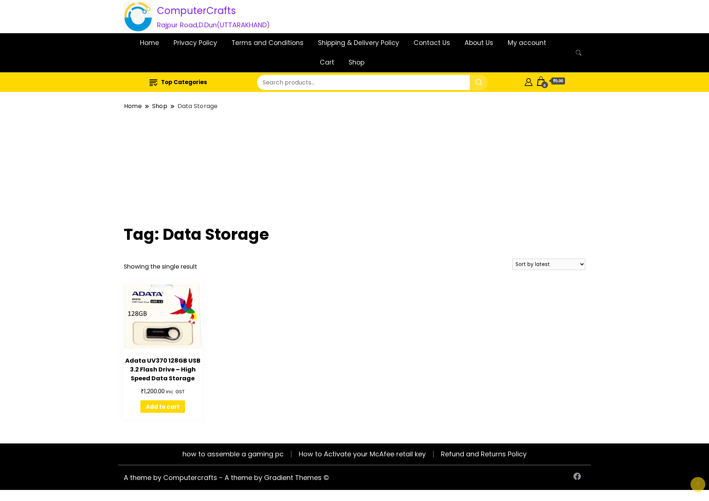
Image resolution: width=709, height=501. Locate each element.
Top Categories (184, 82)
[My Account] (528, 81)
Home (149, 42)
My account (527, 42)
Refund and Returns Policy (484, 454)
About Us (479, 42)
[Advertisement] (354, 168)
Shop (356, 62)
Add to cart (162, 407)
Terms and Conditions (268, 42)
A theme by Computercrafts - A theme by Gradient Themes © (226, 477)
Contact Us (432, 42)
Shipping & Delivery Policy (358, 42)
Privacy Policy (195, 42)
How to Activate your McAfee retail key (362, 454)
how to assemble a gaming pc (233, 454)
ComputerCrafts (196, 10)
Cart (327, 62)
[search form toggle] (578, 53)
